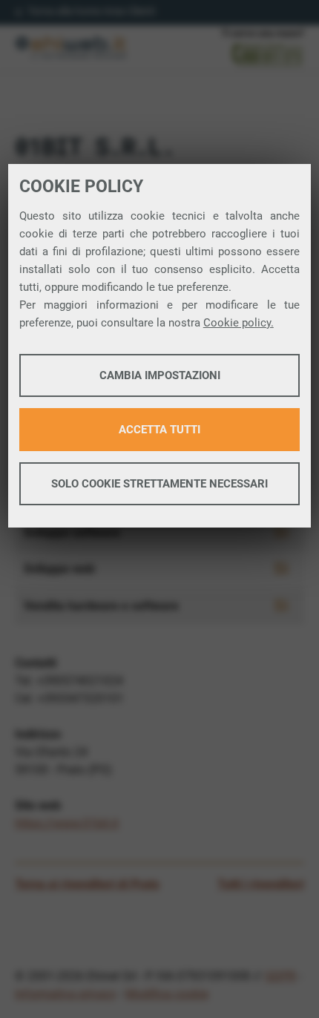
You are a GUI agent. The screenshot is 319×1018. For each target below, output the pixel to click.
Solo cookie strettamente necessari (159, 483)
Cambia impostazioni (159, 375)
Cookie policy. (238, 322)
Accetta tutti (159, 429)
